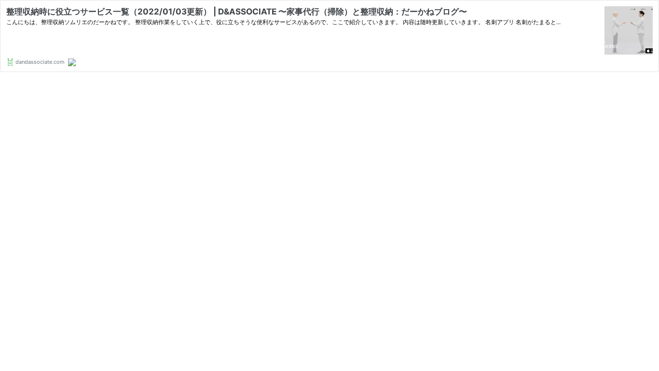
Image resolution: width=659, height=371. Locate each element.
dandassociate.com (39, 61)
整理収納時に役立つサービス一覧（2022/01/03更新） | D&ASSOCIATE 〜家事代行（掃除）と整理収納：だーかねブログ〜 (236, 11)
